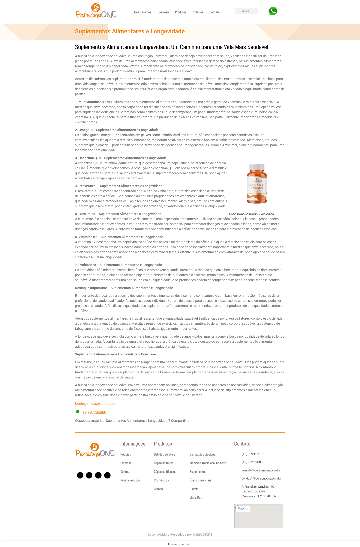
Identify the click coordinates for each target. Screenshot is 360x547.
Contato (215, 12)
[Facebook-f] (89, 475)
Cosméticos (161, 480)
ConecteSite (202, 534)
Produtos (180, 12)
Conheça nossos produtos (95, 403)
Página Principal (130, 480)
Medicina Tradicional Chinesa (208, 463)
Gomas (158, 489)
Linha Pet (196, 497)
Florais (194, 489)
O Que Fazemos (141, 12)
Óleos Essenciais (200, 480)
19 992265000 (94, 412)
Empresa (163, 12)
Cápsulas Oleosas (165, 471)
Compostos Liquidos (202, 454)
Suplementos (198, 471)
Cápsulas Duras (163, 463)
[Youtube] (98, 475)
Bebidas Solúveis (164, 454)
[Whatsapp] (107, 475)
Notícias (198, 12)
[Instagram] (80, 475)
